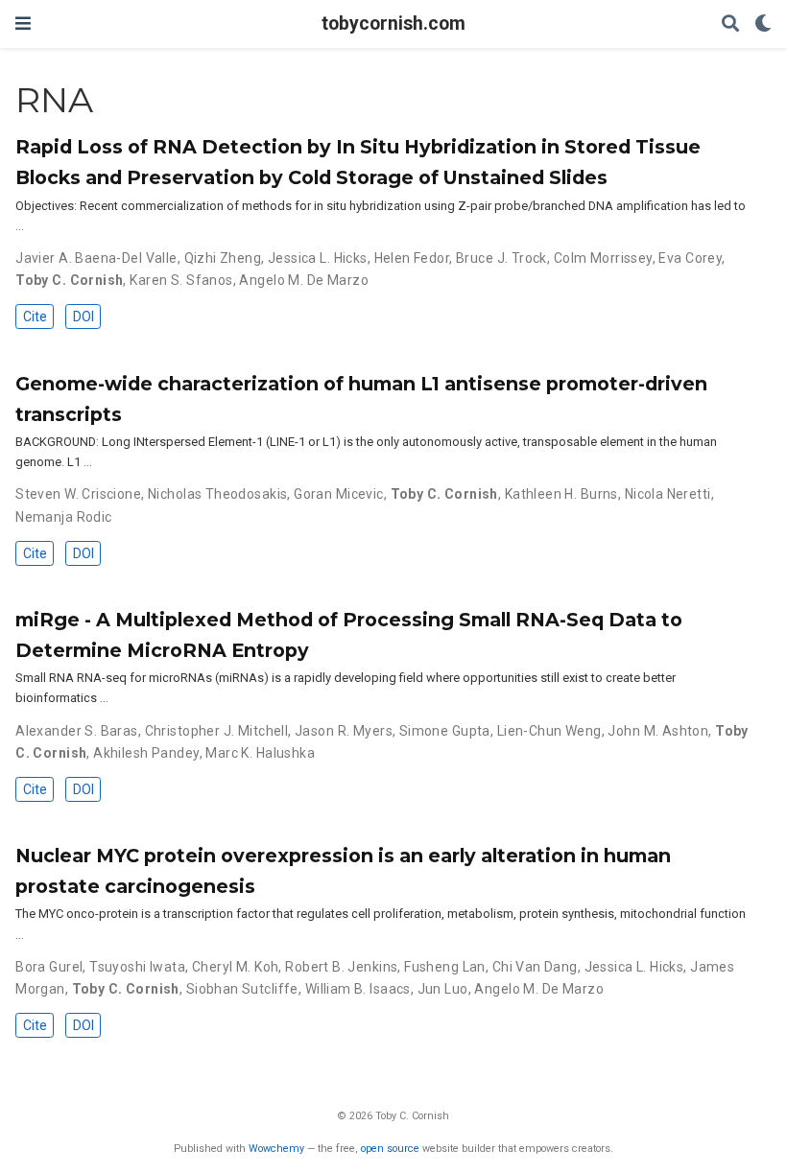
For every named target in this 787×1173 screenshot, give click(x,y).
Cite (35, 316)
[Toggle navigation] (23, 23)
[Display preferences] (763, 24)
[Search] (730, 24)
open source (390, 1148)
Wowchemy (276, 1148)
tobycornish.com (393, 23)
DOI (83, 316)
